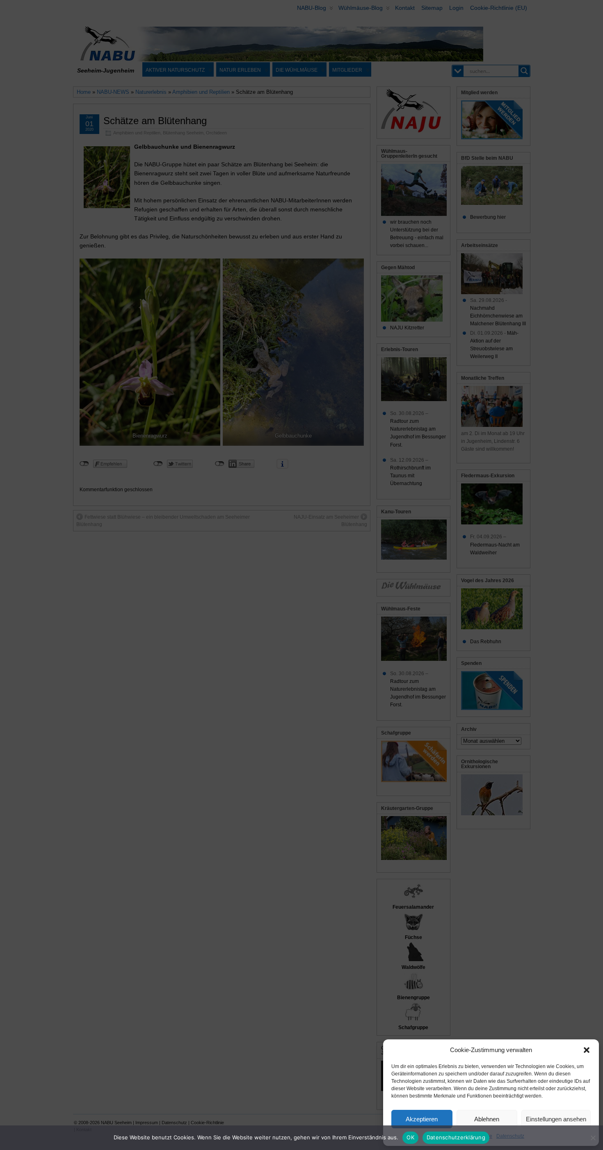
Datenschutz (510, 1136)
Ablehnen (486, 1119)
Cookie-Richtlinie (473, 1136)
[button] (586, 1050)
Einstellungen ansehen (556, 1119)
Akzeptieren (422, 1119)
